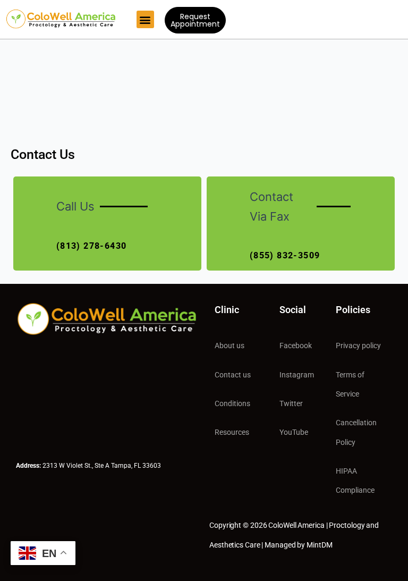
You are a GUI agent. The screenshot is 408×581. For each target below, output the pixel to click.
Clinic (227, 309)
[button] (145, 19)
